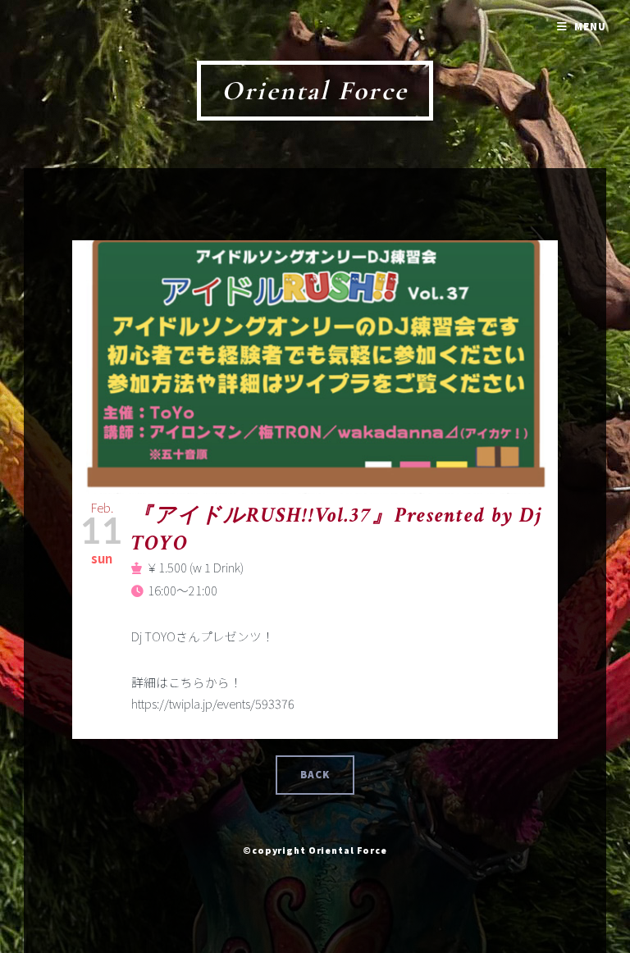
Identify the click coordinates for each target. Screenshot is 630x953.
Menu (590, 27)
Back (315, 775)
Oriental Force (315, 91)
